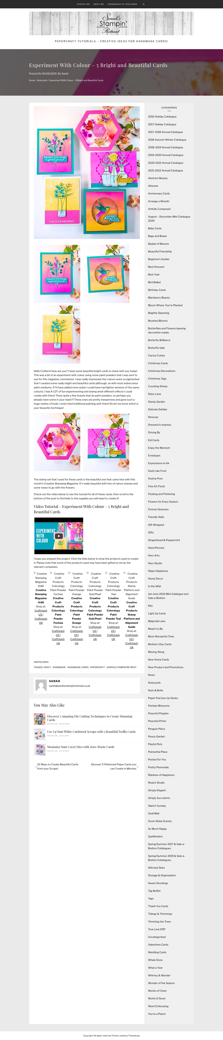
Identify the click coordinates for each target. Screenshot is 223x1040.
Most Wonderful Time (161, 636)
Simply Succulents (159, 797)
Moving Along (156, 651)
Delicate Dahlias (157, 409)
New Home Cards (158, 659)
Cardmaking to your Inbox (122, 4)
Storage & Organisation (162, 875)
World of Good (156, 998)
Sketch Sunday (157, 805)
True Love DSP (156, 929)
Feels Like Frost (157, 470)
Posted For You (157, 759)
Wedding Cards (157, 952)
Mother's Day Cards (159, 644)
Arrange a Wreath (158, 201)
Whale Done (155, 959)
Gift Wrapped (156, 524)
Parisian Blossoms (159, 705)
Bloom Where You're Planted (165, 305)
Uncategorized (157, 936)
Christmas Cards (158, 363)
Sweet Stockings (158, 883)
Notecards (42, 662)
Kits (150, 605)
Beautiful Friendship (160, 251)
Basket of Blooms (158, 243)
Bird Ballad (154, 282)
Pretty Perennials (158, 767)
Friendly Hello (156, 516)
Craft (47, 667)
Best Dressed (156, 266)
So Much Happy (157, 828)
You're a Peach (157, 1013)
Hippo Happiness (158, 570)
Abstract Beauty (158, 178)
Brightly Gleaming (158, 312)
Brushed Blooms (158, 320)
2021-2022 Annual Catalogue (165, 170)
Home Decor (155, 578)
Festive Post (155, 478)
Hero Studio (155, 563)
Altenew (153, 185)
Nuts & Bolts (155, 690)
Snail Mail (153, 813)
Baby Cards (155, 228)
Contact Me (83, 4)
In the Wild (154, 586)
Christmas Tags (157, 378)
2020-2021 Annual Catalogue (165, 162)
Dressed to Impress (159, 424)
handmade (59, 667)
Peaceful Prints (157, 721)
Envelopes (154, 455)
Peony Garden (156, 736)
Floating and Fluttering (161, 493)
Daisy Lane (154, 393)
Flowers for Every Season (163, 501)
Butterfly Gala (156, 347)
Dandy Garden (156, 401)
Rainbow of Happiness (161, 774)
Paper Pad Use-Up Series (163, 698)
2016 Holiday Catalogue (162, 116)
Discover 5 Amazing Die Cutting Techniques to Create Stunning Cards (89, 718)
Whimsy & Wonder (159, 975)
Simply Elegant (157, 790)
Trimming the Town (159, 921)
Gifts (151, 532)
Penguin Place (156, 728)
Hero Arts (154, 555)
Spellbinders (155, 836)
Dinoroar (153, 417)
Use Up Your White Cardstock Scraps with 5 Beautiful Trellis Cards (91, 732)
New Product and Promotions (165, 667)
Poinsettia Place (157, 751)
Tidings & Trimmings (160, 913)
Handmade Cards (78, 667)
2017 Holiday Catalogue (162, 124)
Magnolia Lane (156, 621)
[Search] (144, 4)
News (151, 674)
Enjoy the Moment (159, 447)
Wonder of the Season (161, 983)
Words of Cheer (157, 990)
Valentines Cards (158, 944)
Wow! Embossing (158, 1006)
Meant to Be (155, 628)
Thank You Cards (158, 906)
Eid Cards (153, 440)
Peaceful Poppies (158, 713)
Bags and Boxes (157, 236)
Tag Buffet (154, 890)
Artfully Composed (159, 208)
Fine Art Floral (156, 486)
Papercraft (97, 667)
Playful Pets (155, 744)
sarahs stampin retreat (121, 667)
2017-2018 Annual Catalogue (165, 132)
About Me (98, 4)
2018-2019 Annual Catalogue (165, 147)
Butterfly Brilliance (159, 340)
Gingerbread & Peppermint (164, 540)
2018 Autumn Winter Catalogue (167, 139)
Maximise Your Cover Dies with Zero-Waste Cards (80, 747)
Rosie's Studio (156, 782)
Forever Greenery (158, 509)
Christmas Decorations (161, 370)
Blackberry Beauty (159, 297)
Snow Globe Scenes (160, 821)
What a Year (155, 967)
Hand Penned (156, 547)
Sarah (65, 73)
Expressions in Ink (158, 463)
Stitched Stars (156, 867)
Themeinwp (134, 1035)
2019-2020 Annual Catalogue (165, 155)
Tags (151, 898)
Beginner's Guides (158, 259)
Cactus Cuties (156, 355)
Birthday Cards (157, 289)
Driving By (154, 432)
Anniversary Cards (159, 193)
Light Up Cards (157, 613)
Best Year (154, 274)
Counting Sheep (157, 386)
